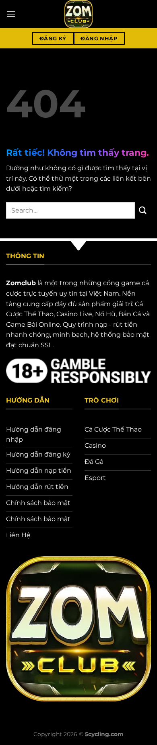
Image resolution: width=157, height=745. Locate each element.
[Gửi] (143, 210)
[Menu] (11, 14)
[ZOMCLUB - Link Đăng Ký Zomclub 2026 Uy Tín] (78, 14)
